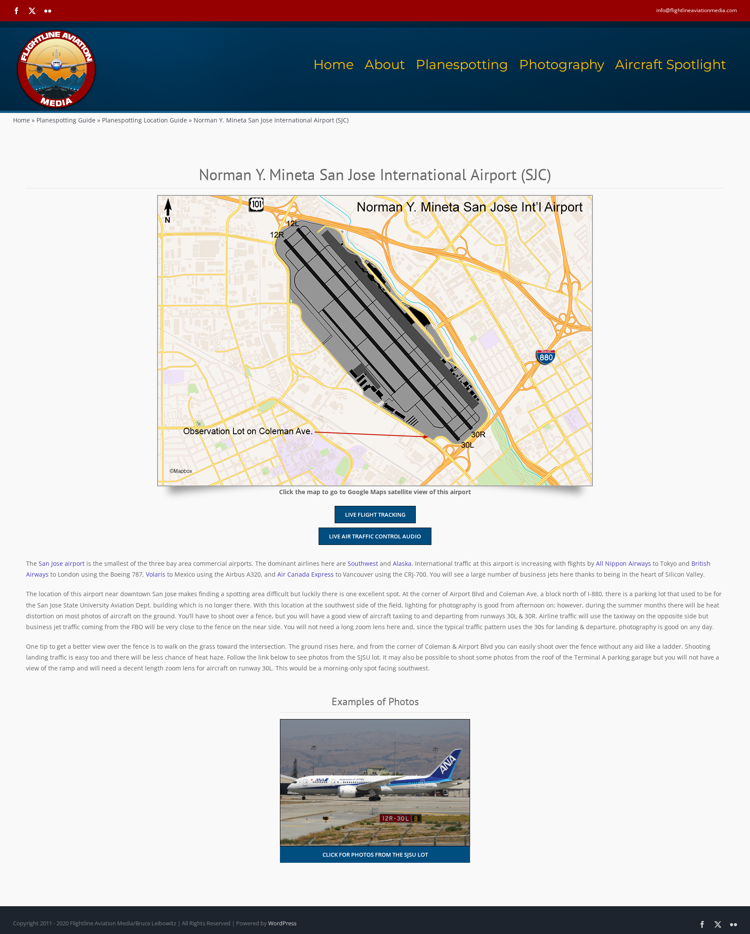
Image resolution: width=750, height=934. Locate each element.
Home (21, 120)
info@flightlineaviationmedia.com (696, 10)
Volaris (155, 574)
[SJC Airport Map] (375, 199)
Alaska (402, 563)
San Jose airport (62, 563)
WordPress (282, 923)
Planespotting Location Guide (144, 120)
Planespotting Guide (65, 120)
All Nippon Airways (623, 563)
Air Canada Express (305, 574)
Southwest (363, 563)
